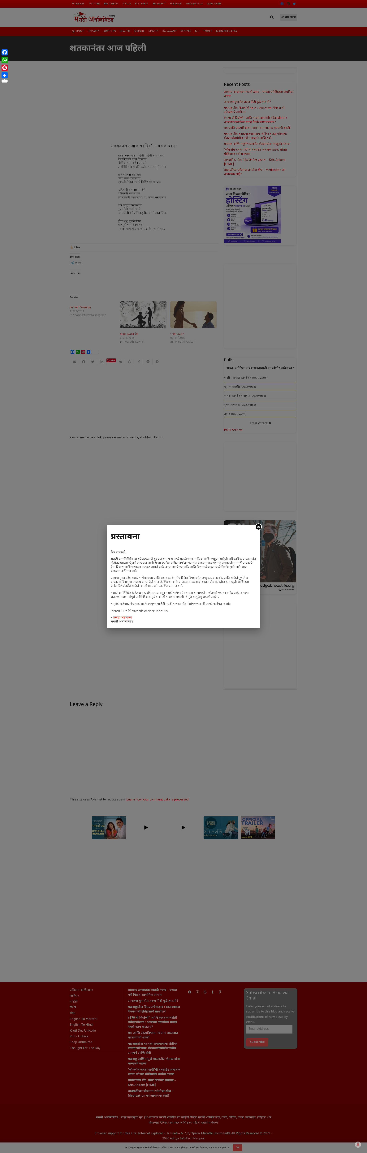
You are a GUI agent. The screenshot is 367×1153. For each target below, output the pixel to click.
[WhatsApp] (4, 60)
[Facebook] (4, 52)
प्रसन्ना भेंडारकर (122, 618)
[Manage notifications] (358, 1145)
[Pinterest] (4, 68)
